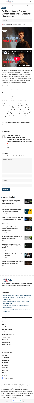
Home (3, 5)
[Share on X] (17, 400)
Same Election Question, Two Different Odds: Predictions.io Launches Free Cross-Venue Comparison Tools (12, 201)
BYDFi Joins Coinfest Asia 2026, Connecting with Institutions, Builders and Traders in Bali (12, 219)
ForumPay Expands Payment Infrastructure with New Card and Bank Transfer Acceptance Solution (12, 228)
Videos (5, 5)
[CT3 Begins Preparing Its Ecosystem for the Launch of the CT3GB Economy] (28, 238)
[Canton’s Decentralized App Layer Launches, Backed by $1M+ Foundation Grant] (28, 263)
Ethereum (4, 125)
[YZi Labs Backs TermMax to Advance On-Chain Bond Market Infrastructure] (28, 211)
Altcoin (9, 122)
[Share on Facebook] (13, 400)
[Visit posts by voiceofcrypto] (3, 24)
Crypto (18, 122)
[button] (3, 1)
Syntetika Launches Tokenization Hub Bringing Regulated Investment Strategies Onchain (12, 245)
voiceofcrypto (9, 24)
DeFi (29, 122)
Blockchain (13, 122)
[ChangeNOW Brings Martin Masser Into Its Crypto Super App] (28, 255)
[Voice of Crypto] (9, 1)
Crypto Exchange (24, 122)
